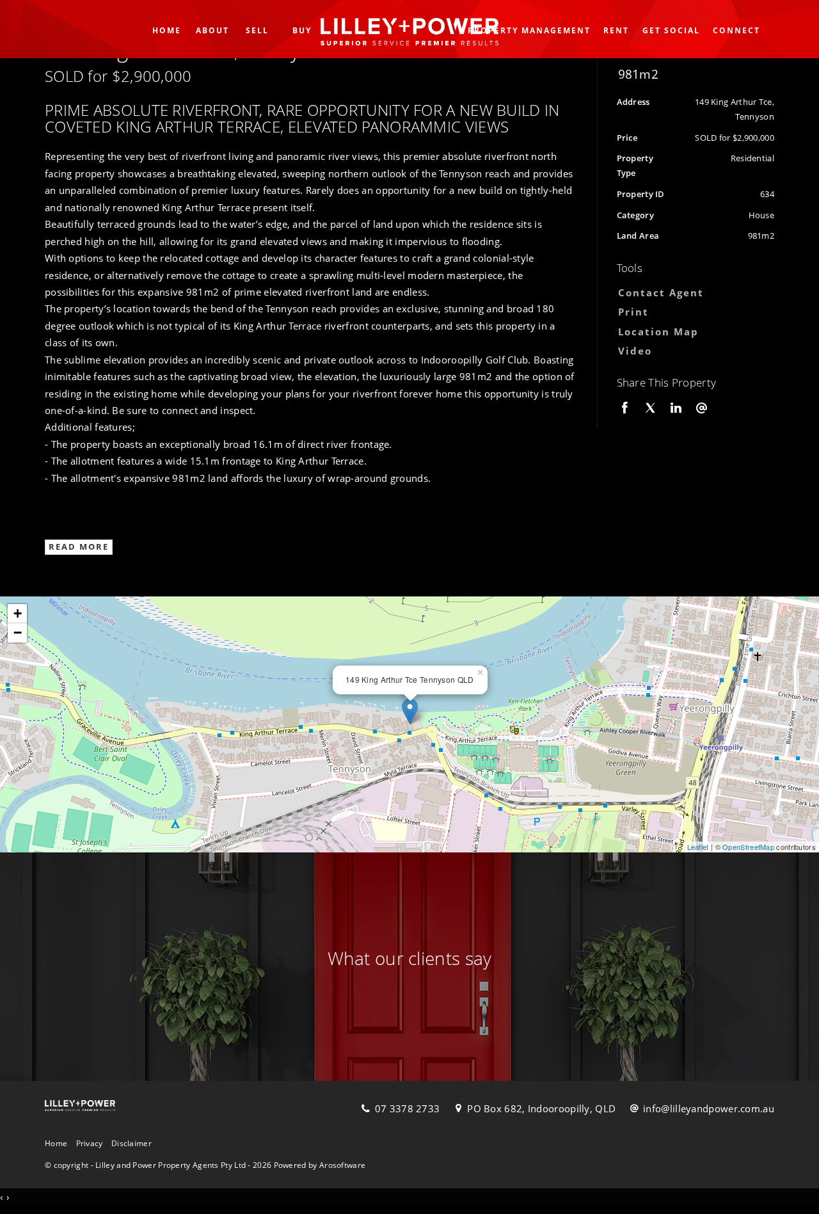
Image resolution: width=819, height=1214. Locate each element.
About (212, 30)
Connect (736, 30)
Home (166, 30)
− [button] (17, 633)
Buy (302, 30)
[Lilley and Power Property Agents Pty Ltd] (409, 27)
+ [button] (17, 613)
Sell (257, 30)
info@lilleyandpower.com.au (708, 1108)
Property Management (529, 30)
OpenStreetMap (748, 847)
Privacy (89, 1143)
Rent (616, 30)
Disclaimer (131, 1143)
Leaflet (698, 847)
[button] (692, 311)
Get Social (671, 30)
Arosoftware (342, 1165)
